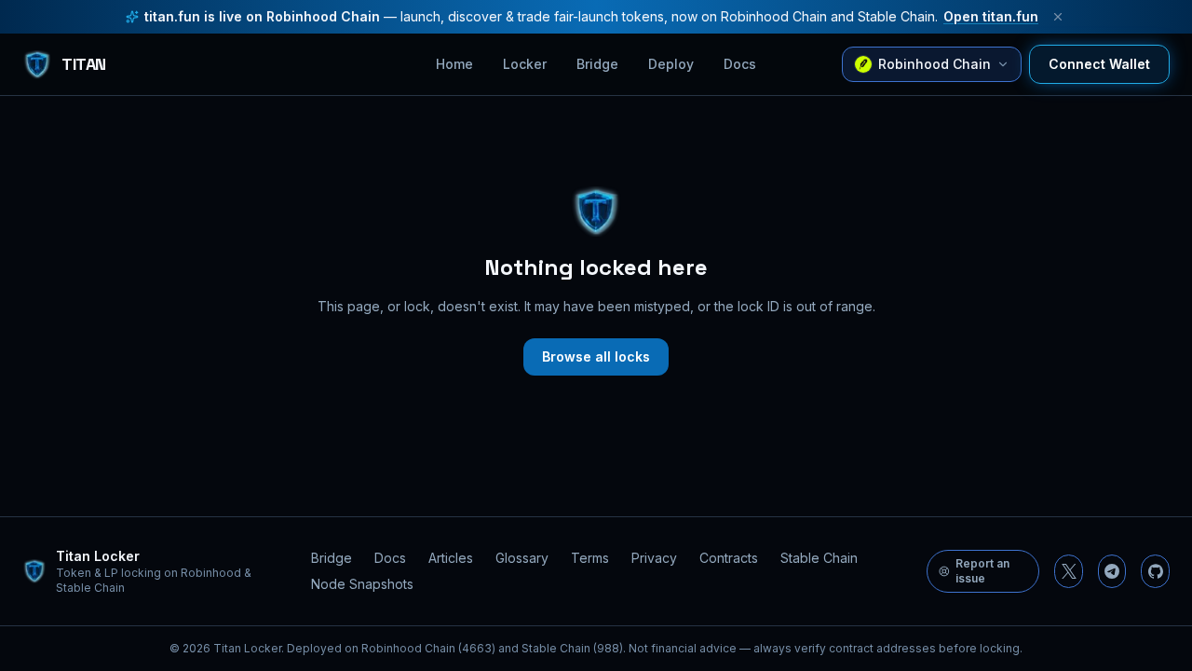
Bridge (597, 64)
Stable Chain (819, 558)
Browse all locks (596, 356)
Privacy (654, 558)
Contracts (728, 558)
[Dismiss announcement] (1058, 16)
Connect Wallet (1099, 64)
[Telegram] (1112, 571)
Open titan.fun (990, 15)
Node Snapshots (362, 584)
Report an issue (982, 570)
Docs (740, 64)
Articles (450, 558)
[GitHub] (1155, 571)
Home (454, 64)
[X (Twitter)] (1068, 571)
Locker (525, 64)
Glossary (522, 558)
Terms (590, 558)
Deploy (671, 64)
